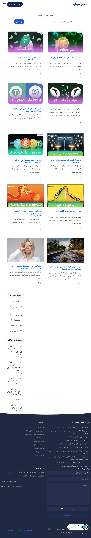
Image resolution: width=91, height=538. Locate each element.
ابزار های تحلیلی (38, 441)
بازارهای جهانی (15, 330)
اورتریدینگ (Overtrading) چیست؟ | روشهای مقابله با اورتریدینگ (69, 462)
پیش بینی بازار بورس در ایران (16, 406)
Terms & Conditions (24, 530)
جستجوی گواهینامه (37, 452)
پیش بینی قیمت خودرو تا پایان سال (15, 379)
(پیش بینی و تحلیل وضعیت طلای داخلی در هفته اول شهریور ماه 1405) (14, 366)
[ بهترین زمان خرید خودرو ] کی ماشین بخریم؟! (74, 466)
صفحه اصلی (49, 15)
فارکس (17, 301)
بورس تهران (15, 314)
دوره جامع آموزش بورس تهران (34, 434)
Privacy (10, 530)
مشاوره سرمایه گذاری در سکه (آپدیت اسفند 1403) (73, 444)
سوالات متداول (38, 445)
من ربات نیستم (69, 508)
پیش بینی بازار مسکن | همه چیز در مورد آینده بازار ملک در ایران (14, 393)
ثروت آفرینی (16, 325)
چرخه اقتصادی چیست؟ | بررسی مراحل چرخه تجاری (73, 447)
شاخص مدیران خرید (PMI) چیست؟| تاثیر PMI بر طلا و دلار (71, 427)
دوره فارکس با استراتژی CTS (34, 431)
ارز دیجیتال (16, 320)
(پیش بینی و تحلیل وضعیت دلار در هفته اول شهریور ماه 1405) (14, 350)
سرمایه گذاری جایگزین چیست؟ (79, 437)
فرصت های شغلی (38, 448)
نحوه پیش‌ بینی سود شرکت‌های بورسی (76, 440)
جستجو (19, 21)
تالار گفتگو (39, 438)
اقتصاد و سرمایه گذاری (16, 308)
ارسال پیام (68, 515)
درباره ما (40, 427)
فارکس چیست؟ (38, 455)
